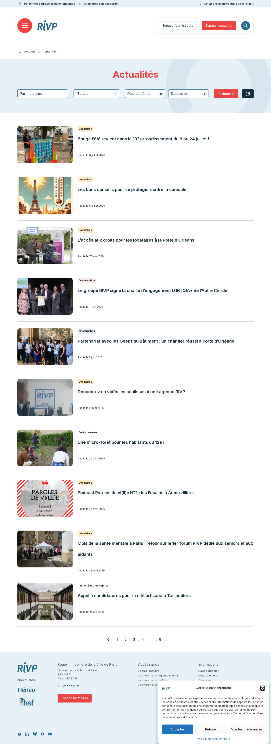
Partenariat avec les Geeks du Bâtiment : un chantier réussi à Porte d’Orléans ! (157, 341)
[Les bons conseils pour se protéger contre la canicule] (45, 195)
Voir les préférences (246, 729)
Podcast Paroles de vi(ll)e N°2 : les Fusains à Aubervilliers (136, 492)
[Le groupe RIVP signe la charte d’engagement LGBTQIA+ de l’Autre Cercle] (45, 296)
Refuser (211, 729)
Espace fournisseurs (178, 25)
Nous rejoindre (208, 675)
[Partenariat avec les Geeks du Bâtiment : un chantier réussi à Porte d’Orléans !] (45, 346)
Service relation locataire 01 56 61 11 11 (229, 3)
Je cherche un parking (153, 680)
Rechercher (226, 93)
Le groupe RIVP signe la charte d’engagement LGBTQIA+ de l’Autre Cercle (152, 290)
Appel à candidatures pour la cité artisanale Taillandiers (134, 595)
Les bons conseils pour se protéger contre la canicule (132, 189)
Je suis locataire (148, 670)
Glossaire (204, 680)
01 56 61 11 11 (71, 686)
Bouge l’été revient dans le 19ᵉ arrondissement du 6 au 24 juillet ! (143, 138)
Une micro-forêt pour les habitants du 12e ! (121, 442)
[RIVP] (47, 25)
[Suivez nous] (19, 734)
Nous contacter (208, 670)
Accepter (177, 729)
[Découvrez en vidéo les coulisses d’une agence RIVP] (45, 397)
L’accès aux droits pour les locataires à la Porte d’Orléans (136, 240)
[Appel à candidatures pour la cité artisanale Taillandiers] (45, 601)
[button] (262, 688)
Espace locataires (219, 25)
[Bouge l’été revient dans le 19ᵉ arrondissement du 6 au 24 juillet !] (45, 144)
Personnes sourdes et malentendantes (49, 3)
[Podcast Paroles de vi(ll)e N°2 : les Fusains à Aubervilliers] (45, 498)
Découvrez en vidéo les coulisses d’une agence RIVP (131, 391)
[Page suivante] (166, 639)
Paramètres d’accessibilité (100, 3)
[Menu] (24, 25)
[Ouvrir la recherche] (245, 25)
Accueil (29, 51)
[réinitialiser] (248, 93)
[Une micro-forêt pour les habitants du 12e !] (45, 448)
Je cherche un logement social (158, 675)
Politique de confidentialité (213, 738)
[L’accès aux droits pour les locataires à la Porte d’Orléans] (45, 245)
